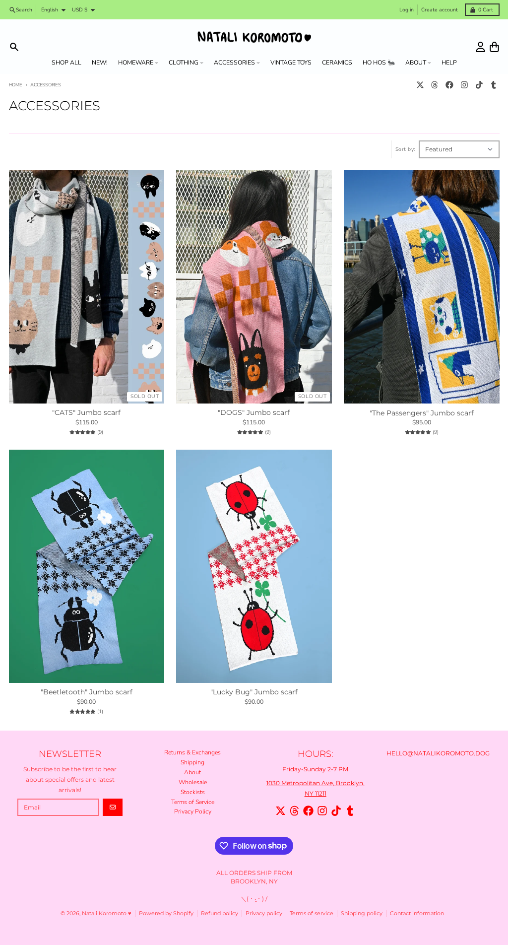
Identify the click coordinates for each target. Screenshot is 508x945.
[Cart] (494, 47)
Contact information (417, 913)
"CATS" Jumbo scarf (86, 412)
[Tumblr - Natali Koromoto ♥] (494, 85)
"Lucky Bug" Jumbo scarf (254, 692)
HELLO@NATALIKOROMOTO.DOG (438, 753)
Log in (406, 9)
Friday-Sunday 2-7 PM (315, 769)
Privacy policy (264, 913)
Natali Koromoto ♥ (106, 913)
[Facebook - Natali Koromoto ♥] (449, 85)
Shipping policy (361, 913)
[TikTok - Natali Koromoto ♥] (479, 85)
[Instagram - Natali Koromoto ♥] (464, 85)
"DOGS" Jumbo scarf (254, 412)
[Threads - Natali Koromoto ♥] (435, 85)
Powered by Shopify (166, 913)
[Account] (480, 47)
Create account (439, 9)
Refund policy (219, 913)
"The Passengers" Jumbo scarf (422, 413)
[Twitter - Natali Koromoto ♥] (420, 85)
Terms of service (311, 913)
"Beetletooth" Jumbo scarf (86, 692)
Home (15, 84)
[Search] (14, 47)
